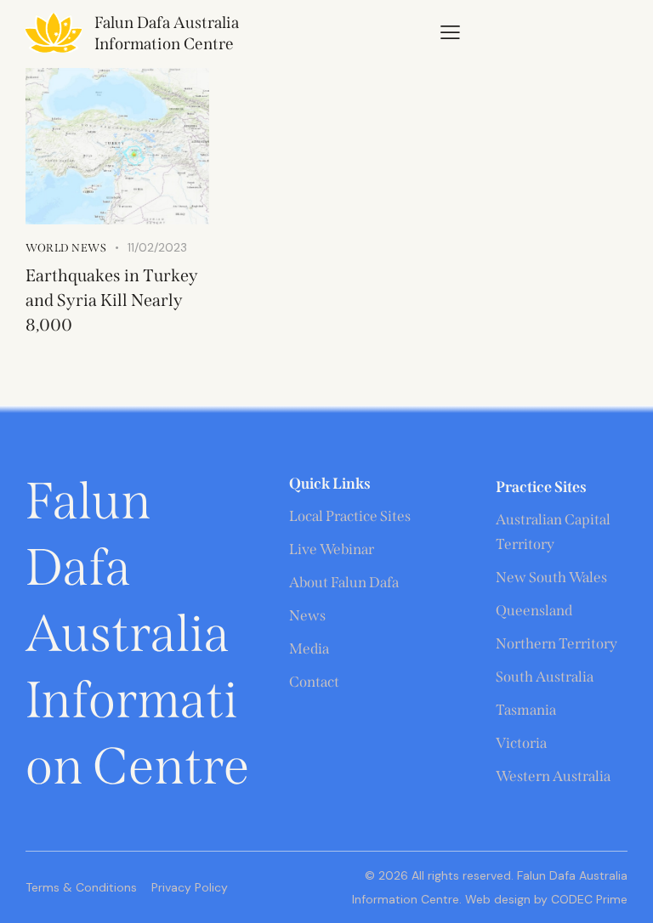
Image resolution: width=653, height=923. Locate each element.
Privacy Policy (189, 887)
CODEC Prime (587, 899)
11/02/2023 (157, 247)
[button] (450, 31)
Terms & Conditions (81, 887)
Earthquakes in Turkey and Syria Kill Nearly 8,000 (112, 300)
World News (66, 247)
